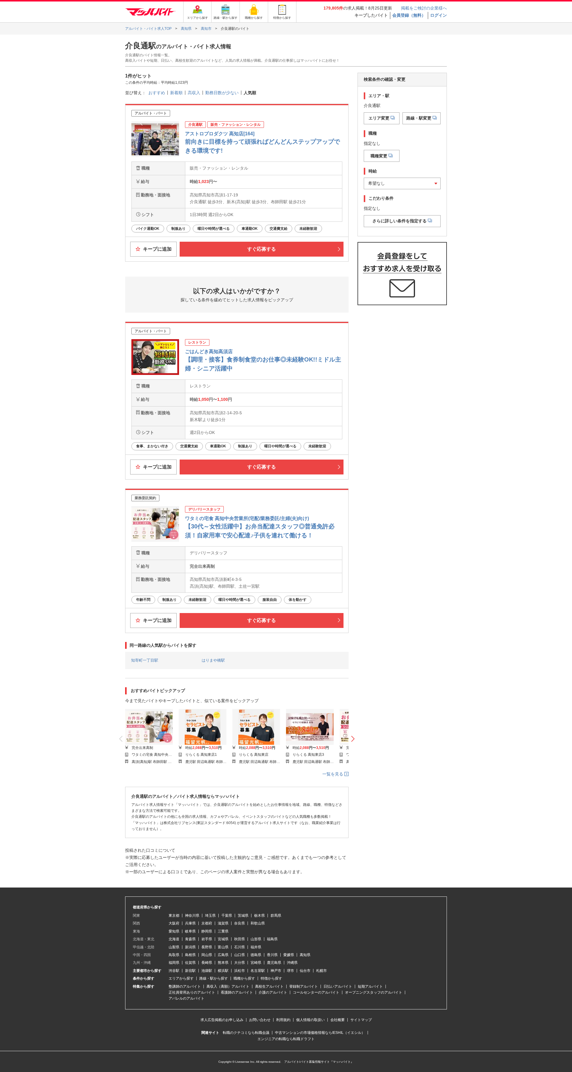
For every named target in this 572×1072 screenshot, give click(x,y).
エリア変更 (379, 117)
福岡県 (174, 963)
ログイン (438, 15)
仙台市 (305, 971)
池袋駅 (206, 971)
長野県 (206, 947)
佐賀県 (190, 963)
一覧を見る (333, 774)
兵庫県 (190, 923)
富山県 (223, 947)
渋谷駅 (174, 971)
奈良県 (239, 923)
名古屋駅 (258, 971)
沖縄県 (292, 963)
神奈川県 (192, 915)
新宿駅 (190, 971)
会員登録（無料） (409, 15)
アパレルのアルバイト (186, 998)
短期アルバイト (370, 986)
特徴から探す (271, 978)
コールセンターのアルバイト (316, 992)
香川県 (272, 955)
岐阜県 (190, 931)
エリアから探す (181, 978)
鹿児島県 (274, 963)
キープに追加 (157, 249)
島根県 (190, 955)
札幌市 (321, 971)
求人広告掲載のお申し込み (221, 1020)
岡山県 (206, 955)
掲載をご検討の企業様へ (424, 8)
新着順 (176, 92)
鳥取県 (174, 955)
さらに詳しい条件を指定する (399, 220)
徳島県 (256, 955)
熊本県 (223, 963)
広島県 (223, 955)
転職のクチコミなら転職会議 (246, 1033)
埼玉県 (210, 915)
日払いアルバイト (338, 986)
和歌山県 (258, 923)
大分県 (239, 963)
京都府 (206, 923)
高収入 (194, 92)
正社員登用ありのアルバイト (192, 992)
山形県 (256, 939)
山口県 (239, 955)
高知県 (305, 955)
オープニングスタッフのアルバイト (373, 992)
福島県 (272, 939)
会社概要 (337, 1020)
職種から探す (244, 978)
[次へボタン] (353, 739)
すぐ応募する (261, 249)
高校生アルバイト (269, 986)
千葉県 (226, 915)
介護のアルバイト (273, 992)
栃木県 (259, 915)
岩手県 (206, 939)
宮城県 (223, 939)
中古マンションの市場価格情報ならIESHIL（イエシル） (320, 1033)
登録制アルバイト (303, 986)
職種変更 (379, 155)
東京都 (174, 915)
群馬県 (276, 915)
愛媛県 (288, 955)
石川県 (239, 947)
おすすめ (156, 92)
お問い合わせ (260, 1020)
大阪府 (174, 923)
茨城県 (243, 915)
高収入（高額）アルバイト (227, 986)
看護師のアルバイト (237, 992)
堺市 (290, 971)
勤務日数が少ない (222, 92)
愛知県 (174, 931)
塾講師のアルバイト (185, 986)
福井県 (256, 947)
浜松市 (239, 971)
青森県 (190, 939)
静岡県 (206, 931)
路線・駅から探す (213, 978)
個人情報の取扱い (310, 1020)
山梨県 (174, 947)
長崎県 (206, 963)
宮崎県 (256, 963)
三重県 (223, 931)
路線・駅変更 (418, 117)
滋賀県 (223, 923)
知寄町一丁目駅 (144, 660)
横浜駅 (223, 971)
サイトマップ (361, 1020)
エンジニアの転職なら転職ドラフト (286, 1039)
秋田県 (239, 939)
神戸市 (276, 971)
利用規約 (283, 1020)
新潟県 (190, 947)
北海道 (174, 939)
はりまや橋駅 (213, 660)
